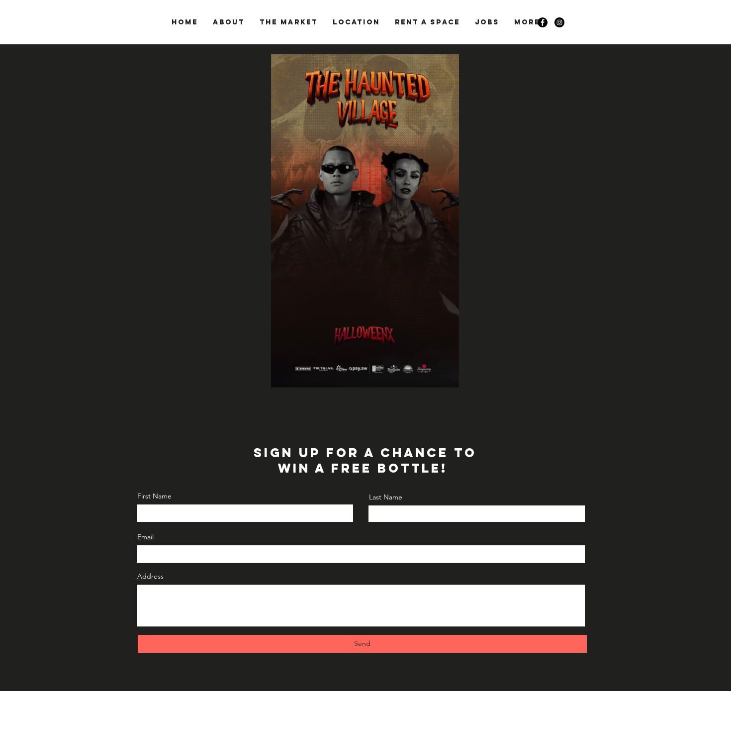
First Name (154, 496)
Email (145, 536)
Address (150, 576)
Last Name (385, 497)
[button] (446, 376)
